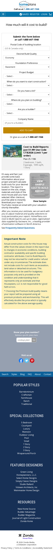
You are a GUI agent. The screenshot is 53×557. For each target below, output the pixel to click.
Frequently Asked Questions (20, 227)
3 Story (26, 450)
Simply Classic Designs (26, 481)
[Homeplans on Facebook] (21, 360)
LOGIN (44, 14)
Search (5, 374)
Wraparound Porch (26, 453)
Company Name (25, 119)
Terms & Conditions (22, 548)
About (38, 374)
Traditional (26, 404)
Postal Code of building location (25, 44)
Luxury (26, 428)
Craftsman (26, 394)
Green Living (26, 471)
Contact (47, 374)
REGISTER (34, 14)
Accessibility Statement (42, 548)
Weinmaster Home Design (26, 490)
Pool (26, 438)
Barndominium (26, 391)
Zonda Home (26, 521)
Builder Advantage (26, 512)
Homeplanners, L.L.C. (26, 475)
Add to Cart (26, 130)
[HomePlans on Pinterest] (32, 360)
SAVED (25, 14)
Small (26, 441)
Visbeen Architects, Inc (26, 487)
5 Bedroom (26, 422)
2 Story (26, 447)
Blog (22, 374)
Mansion (26, 431)
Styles (14, 374)
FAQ (30, 374)
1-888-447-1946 (26, 9)
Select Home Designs (26, 478)
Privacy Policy (6, 548)
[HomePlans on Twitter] (26, 360)
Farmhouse (26, 397)
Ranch (26, 401)
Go (34, 340)
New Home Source (27, 508)
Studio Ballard (26, 484)
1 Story (26, 444)
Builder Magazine (26, 515)
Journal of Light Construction (26, 518)
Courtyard (26, 425)
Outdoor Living (26, 434)
